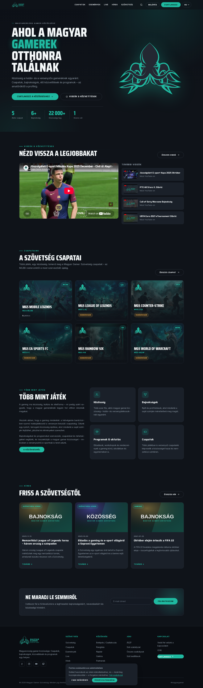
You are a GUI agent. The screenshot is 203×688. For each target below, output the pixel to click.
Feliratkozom (165, 601)
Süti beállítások (133, 656)
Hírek (115, 4)
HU (185, 4)
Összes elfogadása (104, 680)
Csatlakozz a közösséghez (33, 96)
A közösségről (31, 449)
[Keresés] (141, 4)
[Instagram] (29, 664)
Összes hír (170, 494)
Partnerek (100, 661)
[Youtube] (36, 664)
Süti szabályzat (133, 647)
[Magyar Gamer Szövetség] (18, 4)
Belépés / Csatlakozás (106, 642)
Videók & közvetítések (83, 96)
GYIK (159, 650)
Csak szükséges (79, 680)
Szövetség (127, 4)
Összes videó (169, 154)
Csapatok (80, 4)
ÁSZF (129, 642)
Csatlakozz (171, 4)
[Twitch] (43, 664)
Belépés (152, 4)
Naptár (99, 652)
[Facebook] (22, 664)
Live (106, 4)
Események (94, 4)
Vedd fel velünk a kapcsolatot (165, 644)
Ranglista (100, 647)
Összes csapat (168, 272)
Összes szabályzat (135, 652)
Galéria (99, 656)
